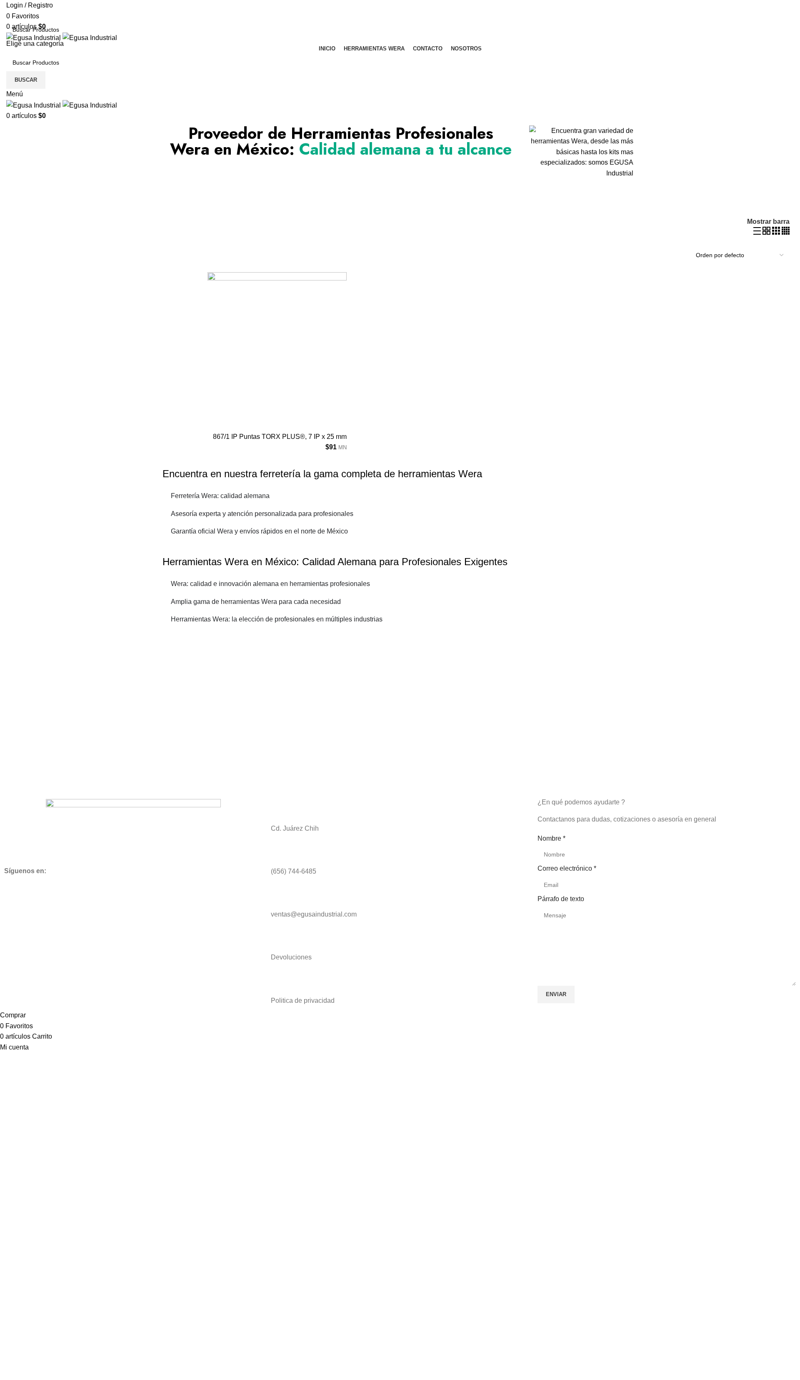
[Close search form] (10, 10)
